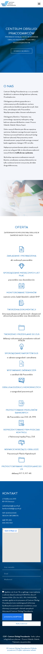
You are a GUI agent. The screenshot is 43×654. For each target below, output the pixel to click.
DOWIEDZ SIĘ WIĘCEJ (21, 51)
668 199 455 (7, 520)
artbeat (33, 650)
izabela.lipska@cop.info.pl (11, 506)
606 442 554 (7, 523)
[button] (39, 4)
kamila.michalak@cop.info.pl (11, 509)
